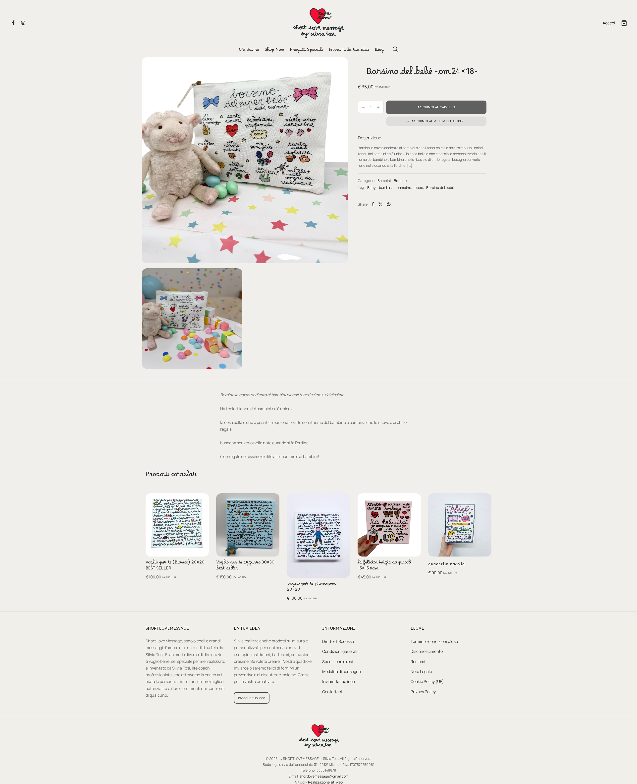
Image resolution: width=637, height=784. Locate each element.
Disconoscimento (427, 651)
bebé (419, 187)
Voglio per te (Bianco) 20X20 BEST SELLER (175, 566)
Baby (371, 187)
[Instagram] (23, 23)
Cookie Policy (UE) (427, 681)
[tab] (422, 138)
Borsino (400, 180)
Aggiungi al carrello (436, 107)
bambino (404, 187)
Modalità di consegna (341, 671)
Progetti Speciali (306, 51)
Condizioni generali (339, 651)
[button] (201, 500)
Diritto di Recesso (338, 641)
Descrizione (369, 138)
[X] (380, 204)
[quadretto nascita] (459, 525)
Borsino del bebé (440, 187)
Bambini (384, 180)
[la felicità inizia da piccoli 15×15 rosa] (389, 525)
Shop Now (274, 51)
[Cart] (624, 23)
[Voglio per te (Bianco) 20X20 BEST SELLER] (177, 525)
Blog (379, 51)
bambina (386, 187)
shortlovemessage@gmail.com (324, 776)
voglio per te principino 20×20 (311, 587)
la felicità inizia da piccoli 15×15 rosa (384, 566)
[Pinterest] (388, 204)
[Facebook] (13, 23)
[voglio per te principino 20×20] (318, 535)
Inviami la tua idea (349, 51)
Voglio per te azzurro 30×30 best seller (245, 566)
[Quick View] (201, 512)
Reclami (418, 661)
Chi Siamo (249, 51)
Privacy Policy (423, 691)
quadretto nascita (446, 565)
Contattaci (332, 691)
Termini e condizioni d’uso (434, 641)
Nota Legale (421, 671)
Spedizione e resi (337, 661)
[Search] (395, 49)
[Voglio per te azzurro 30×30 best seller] (247, 525)
